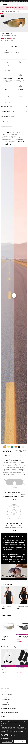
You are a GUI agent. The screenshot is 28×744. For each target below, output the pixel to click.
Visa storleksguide (6, 126)
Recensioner (4, 121)
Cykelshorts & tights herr (8, 691)
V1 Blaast (4, 605)
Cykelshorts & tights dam (8, 694)
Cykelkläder (5, 689)
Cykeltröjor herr (6, 696)
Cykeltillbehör (5, 704)
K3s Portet (5, 636)
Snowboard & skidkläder (9, 712)
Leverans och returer (7, 111)
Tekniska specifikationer (8, 56)
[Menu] (26, 4)
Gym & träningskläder (8, 708)
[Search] (18, 4)
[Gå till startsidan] (4, 4)
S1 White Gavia (6, 667)
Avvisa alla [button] (7, 741)
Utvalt (3, 716)
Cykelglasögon (5, 702)
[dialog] (14, 732)
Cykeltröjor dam (6, 699)
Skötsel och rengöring (7, 116)
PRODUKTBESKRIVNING (6, 106)
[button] (14, 736)
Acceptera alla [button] (20, 741)
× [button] (26, 721)
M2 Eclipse (20, 605)
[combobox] (24, 721)
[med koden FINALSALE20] (14, 9)
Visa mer (14, 499)
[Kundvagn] (20, 4)
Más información (4, 734)
